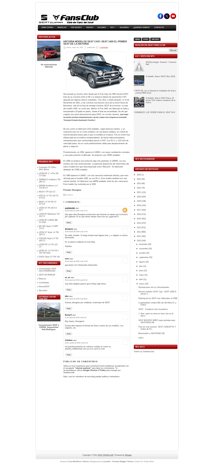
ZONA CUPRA (47, 27)
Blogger (128, 455)
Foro (145, 39)
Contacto (159, 27)
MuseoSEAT (44, 286)
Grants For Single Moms (144, 462)
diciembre (143, 244)
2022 (139, 188)
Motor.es (42, 279)
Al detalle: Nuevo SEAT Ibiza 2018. (161, 76)
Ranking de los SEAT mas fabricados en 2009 (157, 298)
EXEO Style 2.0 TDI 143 (49, 257)
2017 (139, 210)
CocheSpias (44, 283)
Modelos (62, 27)
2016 (139, 214)
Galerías (124, 27)
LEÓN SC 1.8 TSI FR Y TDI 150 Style (49, 252)
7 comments (103, 47)
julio (141, 266)
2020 (139, 197)
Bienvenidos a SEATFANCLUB (151, 333)
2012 (139, 232)
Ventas (89, 27)
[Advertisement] (48, 113)
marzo (142, 284)
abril (141, 279)
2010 (139, 240)
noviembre (143, 248)
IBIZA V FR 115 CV (47, 192)
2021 (139, 192)
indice (140, 338)
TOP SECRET (76, 27)
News (137, 39)
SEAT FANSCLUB (105, 455)
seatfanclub (70, 208)
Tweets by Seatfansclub (144, 351)
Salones (102, 27)
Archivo (155, 39)
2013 (139, 227)
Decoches (43, 290)
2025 (139, 175)
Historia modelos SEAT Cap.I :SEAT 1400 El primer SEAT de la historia (95, 42)
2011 (139, 236)
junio (141, 270)
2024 (139, 179)
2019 (139, 201)
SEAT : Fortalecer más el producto (153, 309)
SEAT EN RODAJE (47, 275)
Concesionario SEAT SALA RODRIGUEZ (47, 270)
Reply (69, 222)
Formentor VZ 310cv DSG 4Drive (47, 168)
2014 (139, 223)
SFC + (112, 27)
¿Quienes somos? (141, 27)
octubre (142, 253)
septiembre (144, 257)
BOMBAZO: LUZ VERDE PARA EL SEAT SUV (155, 112)
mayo (141, 275)
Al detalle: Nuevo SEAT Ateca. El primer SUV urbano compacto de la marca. (160, 100)
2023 (139, 183)
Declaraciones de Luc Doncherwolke (153, 287)
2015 (139, 219)
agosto (142, 262)
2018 (139, 205)
